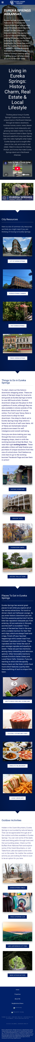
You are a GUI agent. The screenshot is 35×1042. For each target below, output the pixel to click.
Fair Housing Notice (22, 1018)
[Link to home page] (17, 2)
